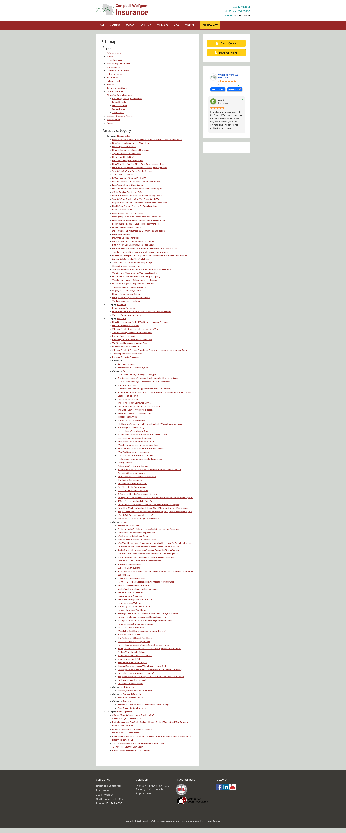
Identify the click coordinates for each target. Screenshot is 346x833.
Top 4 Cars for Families (123, 174)
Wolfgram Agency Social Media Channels (131, 297)
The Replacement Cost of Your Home (135, 638)
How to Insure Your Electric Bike (133, 430)
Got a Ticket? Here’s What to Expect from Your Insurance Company (149, 504)
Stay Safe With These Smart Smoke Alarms (132, 171)
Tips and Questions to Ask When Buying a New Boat (142, 666)
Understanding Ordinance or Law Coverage (138, 588)
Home (110, 56)
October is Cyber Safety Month (127, 718)
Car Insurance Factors (128, 399)
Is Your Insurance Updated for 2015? (129, 178)
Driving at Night (125, 462)
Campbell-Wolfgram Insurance (228, 76)
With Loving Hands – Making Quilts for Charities (134, 280)
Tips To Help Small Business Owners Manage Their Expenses (140, 251)
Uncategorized (124, 711)
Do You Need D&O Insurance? (126, 732)
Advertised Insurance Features (132, 473)
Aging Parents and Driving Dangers (128, 213)
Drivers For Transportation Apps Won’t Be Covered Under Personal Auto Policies (149, 255)
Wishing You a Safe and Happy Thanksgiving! (133, 715)
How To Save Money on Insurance (133, 585)
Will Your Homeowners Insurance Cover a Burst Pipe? (137, 188)
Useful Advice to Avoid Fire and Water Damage (139, 560)
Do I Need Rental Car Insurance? (132, 487)
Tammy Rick (118, 112)
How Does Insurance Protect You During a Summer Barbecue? (140, 322)
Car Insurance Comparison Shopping (134, 437)
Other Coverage (114, 73)
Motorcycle (128, 687)
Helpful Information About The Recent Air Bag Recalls (137, 195)
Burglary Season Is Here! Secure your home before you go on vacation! (144, 248)
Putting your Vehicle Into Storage (133, 466)
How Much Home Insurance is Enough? (136, 673)
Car (124, 371)
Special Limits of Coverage (130, 595)
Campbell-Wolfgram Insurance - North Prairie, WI (123, 9)
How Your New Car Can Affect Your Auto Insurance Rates (138, 164)
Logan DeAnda (119, 102)
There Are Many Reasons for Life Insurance (132, 332)
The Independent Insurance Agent (127, 353)
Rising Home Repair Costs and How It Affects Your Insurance (146, 581)
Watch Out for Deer (127, 385)
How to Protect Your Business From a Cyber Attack (136, 181)
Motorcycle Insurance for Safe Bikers (135, 690)
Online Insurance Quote (118, 70)
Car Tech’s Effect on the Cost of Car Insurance (139, 406)
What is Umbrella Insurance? (125, 325)
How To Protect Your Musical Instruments (131, 150)
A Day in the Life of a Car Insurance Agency (137, 494)
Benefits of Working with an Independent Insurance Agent (139, 220)
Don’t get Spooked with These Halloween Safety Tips (136, 216)
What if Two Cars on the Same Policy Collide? (133, 241)
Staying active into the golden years (128, 290)
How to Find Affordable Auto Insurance (136, 441)
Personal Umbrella (132, 694)
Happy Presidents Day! (123, 157)
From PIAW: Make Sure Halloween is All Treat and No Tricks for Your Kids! (147, 139)
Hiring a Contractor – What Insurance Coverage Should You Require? (149, 648)
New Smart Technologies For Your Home (131, 143)
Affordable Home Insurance (131, 627)
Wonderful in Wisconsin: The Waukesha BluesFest (135, 273)
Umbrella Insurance (116, 91)
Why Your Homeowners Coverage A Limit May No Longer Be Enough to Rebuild (154, 543)
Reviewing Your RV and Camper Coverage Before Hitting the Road (148, 546)
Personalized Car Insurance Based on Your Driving (141, 448)
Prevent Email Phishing (122, 725)
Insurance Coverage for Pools (125, 237)
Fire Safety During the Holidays (132, 592)
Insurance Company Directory (120, 116)
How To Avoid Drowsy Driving (126, 294)
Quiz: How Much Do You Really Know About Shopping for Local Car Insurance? (154, 508)
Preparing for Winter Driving (131, 427)
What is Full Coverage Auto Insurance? (135, 515)
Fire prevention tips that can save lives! (135, 599)
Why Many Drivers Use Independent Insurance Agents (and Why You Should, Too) (155, 511)
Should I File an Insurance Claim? (132, 483)
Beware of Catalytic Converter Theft (135, 413)
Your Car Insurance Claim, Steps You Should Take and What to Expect (149, 469)
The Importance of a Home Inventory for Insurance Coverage (146, 557)
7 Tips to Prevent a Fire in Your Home (135, 655)
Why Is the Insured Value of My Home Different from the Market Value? (151, 676)
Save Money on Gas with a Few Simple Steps (132, 262)
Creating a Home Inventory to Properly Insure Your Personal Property (150, 669)
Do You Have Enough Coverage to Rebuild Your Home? (143, 617)
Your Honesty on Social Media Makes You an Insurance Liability (141, 269)
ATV (125, 360)
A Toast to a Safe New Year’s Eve (133, 490)
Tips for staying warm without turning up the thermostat (138, 743)
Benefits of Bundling (121, 234)
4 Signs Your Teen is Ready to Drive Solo (136, 501)
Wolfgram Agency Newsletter (126, 301)
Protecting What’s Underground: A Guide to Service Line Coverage (148, 529)
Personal (121, 318)
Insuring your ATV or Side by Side (133, 367)
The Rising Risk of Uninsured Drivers (134, 402)
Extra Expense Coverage (123, 308)
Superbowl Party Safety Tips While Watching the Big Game (139, 167)
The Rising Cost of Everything (131, 420)
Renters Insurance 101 (122, 209)
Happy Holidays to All (122, 739)
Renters (127, 701)
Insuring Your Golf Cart (128, 525)
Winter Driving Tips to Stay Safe (127, 192)
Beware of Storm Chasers (129, 634)
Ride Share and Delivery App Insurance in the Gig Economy (144, 388)
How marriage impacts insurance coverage (132, 729)
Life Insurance (113, 66)
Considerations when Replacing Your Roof (137, 532)
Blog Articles (123, 136)
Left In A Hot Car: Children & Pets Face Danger (133, 244)
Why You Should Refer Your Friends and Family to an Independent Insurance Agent (149, 350)
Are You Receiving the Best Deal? (127, 746)
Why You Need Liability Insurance (133, 452)
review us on (233, 89)
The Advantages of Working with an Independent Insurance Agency (149, 378)
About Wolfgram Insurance (119, 95)
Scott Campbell (119, 105)
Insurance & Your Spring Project (132, 662)
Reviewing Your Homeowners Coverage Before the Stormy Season (148, 550)
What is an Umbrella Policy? (131, 697)
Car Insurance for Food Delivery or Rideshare (138, 455)
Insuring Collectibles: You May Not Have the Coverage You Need (148, 613)
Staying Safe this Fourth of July (126, 265)
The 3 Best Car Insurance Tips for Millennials (138, 518)
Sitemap (216, 821)
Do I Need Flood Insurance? (130, 683)
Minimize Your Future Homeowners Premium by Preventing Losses (148, 553)
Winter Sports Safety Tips (124, 146)
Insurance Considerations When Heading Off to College (143, 704)
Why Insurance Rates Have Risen (133, 536)
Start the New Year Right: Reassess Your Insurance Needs (144, 381)
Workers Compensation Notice (126, 315)
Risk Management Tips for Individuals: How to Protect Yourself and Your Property (150, 722)
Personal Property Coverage (125, 357)
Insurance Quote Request (118, 63)
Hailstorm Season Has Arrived (132, 680)
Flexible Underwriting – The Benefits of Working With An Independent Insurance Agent (152, 736)
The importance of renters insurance (129, 287)
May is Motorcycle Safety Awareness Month (133, 283)
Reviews (110, 84)
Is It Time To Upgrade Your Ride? (127, 160)
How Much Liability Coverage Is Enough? (137, 374)
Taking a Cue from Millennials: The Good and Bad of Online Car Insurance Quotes (155, 497)
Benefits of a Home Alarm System (127, 185)
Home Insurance (114, 59)
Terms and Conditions (117, 88)
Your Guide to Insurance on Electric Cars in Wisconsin (142, 434)
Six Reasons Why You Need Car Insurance (137, 476)
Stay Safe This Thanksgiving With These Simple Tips (136, 199)
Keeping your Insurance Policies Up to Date (132, 339)
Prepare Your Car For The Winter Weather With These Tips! (139, 202)
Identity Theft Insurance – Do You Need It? (132, 750)
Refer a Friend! (113, 81)
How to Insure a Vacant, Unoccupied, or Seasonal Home (143, 645)
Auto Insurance (114, 52)
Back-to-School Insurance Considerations (137, 539)
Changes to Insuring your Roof (131, 578)
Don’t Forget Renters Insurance (132, 708)
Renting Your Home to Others (131, 652)
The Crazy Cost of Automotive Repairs (135, 409)
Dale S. (221, 100)
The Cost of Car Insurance (130, 480)
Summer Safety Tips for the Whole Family (131, 258)
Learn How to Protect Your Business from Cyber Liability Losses (141, 311)
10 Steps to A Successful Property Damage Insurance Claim (145, 620)
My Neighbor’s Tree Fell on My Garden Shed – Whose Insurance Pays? (150, 423)
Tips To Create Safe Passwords (126, 153)
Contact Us (112, 123)
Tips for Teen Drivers (127, 416)
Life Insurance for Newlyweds (126, 346)
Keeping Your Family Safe (129, 659)
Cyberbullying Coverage (129, 567)
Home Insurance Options (129, 602)
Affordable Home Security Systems (134, 641)
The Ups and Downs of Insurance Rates (130, 343)
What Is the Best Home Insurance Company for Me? (142, 631)
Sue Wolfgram (118, 109)
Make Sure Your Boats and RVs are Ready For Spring (136, 276)
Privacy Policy (113, 77)
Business (121, 304)
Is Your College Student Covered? (127, 227)
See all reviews (218, 89)
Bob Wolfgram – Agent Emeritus (127, 98)
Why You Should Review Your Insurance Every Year (135, 329)
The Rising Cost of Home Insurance (134, 606)
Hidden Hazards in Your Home (132, 609)
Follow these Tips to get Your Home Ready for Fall (135, 223)
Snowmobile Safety (126, 364)
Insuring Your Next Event (123, 336)
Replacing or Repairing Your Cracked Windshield (140, 459)
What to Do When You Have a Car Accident (138, 445)
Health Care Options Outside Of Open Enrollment (135, 206)
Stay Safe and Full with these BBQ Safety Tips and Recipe (138, 230)
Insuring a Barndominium (129, 564)
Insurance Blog (114, 119)
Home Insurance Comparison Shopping (136, 624)
